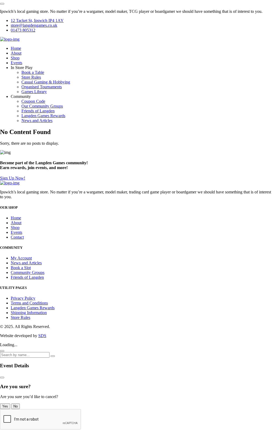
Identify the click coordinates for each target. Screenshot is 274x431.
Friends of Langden (38, 111)
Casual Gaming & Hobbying (45, 82)
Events (16, 62)
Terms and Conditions (29, 303)
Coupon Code (33, 101)
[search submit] (53, 356)
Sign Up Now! (12, 178)
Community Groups (27, 272)
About (16, 53)
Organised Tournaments (41, 87)
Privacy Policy (23, 298)
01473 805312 (23, 30)
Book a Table (32, 72)
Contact (17, 237)
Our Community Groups (42, 106)
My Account (21, 258)
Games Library (34, 91)
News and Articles (36, 120)
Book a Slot (21, 267)
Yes (5, 406)
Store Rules (31, 77)
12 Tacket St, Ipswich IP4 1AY (37, 20)
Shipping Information (29, 312)
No (15, 406)
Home (16, 48)
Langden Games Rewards (43, 115)
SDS (42, 335)
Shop (15, 58)
